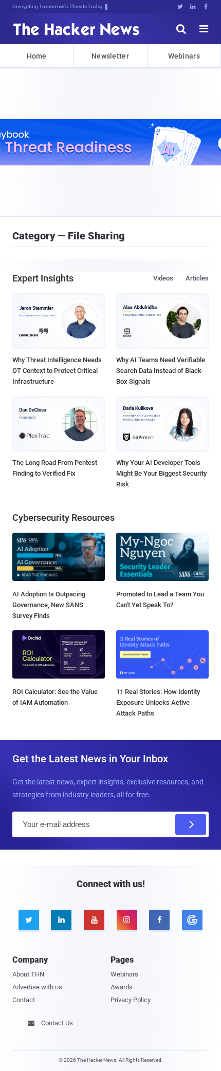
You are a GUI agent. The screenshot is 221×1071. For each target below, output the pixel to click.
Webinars (184, 56)
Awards (121, 987)
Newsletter (110, 56)
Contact (23, 1000)
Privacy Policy (130, 1000)
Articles (197, 278)
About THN (28, 974)
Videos (163, 278)
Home (37, 56)
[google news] (192, 920)
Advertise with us (37, 987)
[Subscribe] (190, 824)
